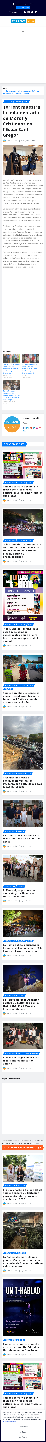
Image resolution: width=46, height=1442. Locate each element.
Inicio (5, 88)
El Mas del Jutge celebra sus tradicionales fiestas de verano (21, 1060)
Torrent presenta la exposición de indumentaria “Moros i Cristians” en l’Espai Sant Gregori (11, 395)
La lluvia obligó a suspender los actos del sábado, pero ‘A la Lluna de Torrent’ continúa (23, 948)
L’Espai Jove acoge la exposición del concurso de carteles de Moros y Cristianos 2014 (11, 368)
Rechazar (23, 1432)
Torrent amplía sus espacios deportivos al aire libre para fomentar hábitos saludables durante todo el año (21, 697)
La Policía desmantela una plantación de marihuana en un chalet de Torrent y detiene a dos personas (23, 1261)
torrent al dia (12, 141)
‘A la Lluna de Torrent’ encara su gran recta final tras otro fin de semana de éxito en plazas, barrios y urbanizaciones (22, 550)
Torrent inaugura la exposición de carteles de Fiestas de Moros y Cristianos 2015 (29, 368)
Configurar (23, 1437)
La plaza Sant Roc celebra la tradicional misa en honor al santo (21, 838)
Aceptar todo (23, 1427)
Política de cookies (9, 1421)
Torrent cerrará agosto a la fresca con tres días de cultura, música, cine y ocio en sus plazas (23, 491)
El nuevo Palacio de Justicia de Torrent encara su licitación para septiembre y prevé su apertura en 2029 (22, 1194)
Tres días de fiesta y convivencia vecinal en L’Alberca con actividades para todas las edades (23, 782)
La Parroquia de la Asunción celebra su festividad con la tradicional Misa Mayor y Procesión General (21, 1004)
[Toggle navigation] (23, 31)
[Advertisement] (23, 57)
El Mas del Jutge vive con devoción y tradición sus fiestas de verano (19, 893)
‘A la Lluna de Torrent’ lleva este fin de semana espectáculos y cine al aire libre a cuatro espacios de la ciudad (21, 635)
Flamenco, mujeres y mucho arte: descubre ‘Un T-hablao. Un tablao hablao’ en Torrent (22, 1347)
